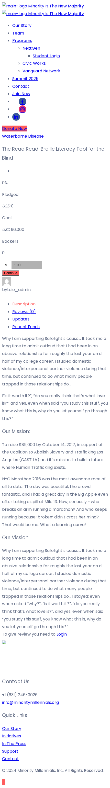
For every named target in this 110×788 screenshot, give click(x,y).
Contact (20, 86)
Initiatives (11, 736)
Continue (10, 273)
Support (10, 751)
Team (18, 33)
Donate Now (14, 128)
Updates (20, 319)
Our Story (21, 25)
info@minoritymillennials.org (30, 702)
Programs (22, 40)
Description (24, 304)
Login (62, 634)
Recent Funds (26, 327)
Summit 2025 (25, 79)
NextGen (31, 48)
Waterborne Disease (23, 136)
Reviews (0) (24, 312)
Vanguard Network (41, 71)
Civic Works (34, 63)
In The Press (14, 744)
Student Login (46, 56)
